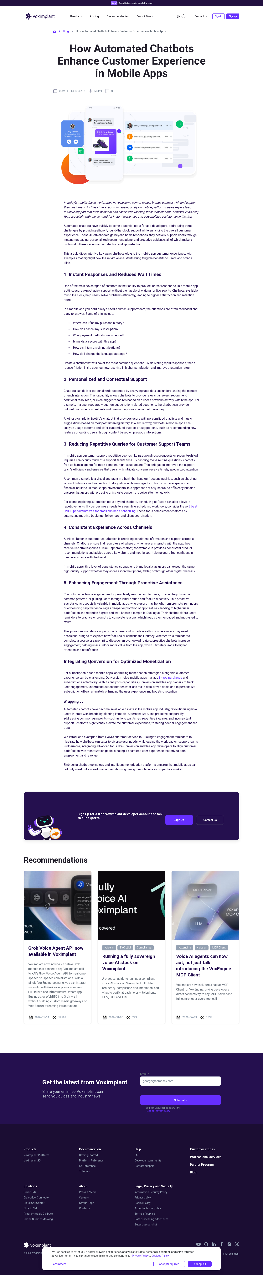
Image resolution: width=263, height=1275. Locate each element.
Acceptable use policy (148, 1208)
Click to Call (30, 1208)
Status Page (86, 1202)
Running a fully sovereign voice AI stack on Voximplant (128, 962)
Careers (84, 1197)
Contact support (144, 1165)
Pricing (94, 16)
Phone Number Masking (38, 1219)
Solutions (30, 1186)
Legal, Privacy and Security (154, 1186)
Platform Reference (91, 1160)
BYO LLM (125, 947)
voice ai (109, 947)
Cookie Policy (143, 1202)
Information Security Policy (151, 1192)
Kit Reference (87, 1165)
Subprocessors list (146, 1224)
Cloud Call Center (34, 1202)
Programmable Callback (38, 1213)
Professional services (205, 1157)
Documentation (90, 1149)
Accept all (200, 1264)
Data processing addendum (151, 1219)
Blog (66, 31)
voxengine (184, 947)
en (178, 16)
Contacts (84, 1208)
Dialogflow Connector (37, 1197)
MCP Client (219, 947)
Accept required (169, 1264)
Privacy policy (143, 1197)
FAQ (137, 1155)
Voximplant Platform (36, 1155)
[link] (198, 1244)
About (83, 1186)
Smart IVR (30, 1192)
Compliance (144, 947)
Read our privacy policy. (158, 1111)
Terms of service (145, 1213)
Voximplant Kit (32, 1160)
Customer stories (118, 16)
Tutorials (84, 1171)
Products (30, 1149)
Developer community (148, 1160)
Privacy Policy (140, 1255)
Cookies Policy (160, 1255)
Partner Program (202, 1164)
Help (138, 1149)
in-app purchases (170, 677)
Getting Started (88, 1155)
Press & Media (87, 1192)
